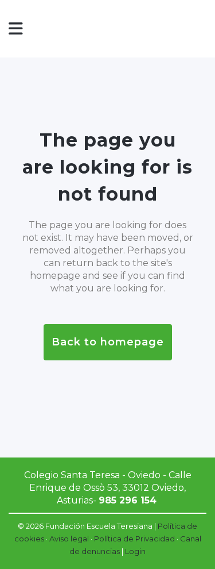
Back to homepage (108, 342)
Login (135, 551)
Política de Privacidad (134, 538)
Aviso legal (69, 538)
